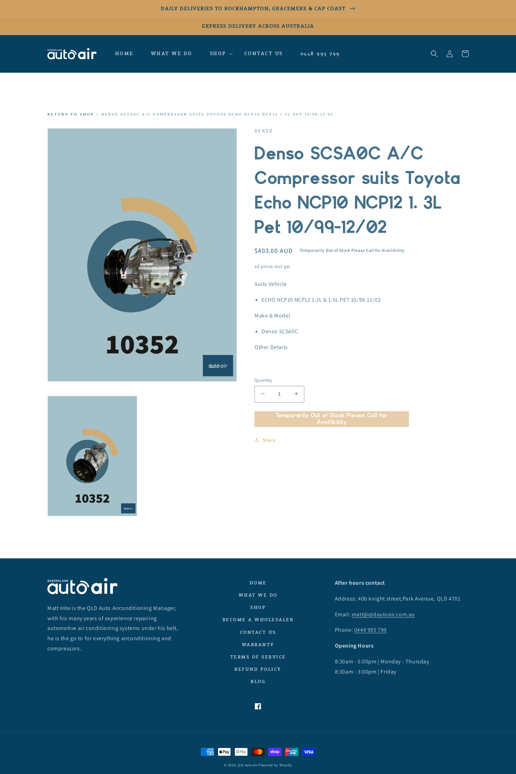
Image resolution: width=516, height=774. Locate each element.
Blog (258, 681)
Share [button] (269, 440)
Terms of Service (258, 657)
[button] (218, 53)
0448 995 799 (370, 630)
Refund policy (258, 669)
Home (258, 583)
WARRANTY (258, 645)
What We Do (258, 595)
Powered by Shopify (275, 765)
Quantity (263, 380)
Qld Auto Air (247, 765)
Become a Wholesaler (258, 620)
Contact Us (258, 632)
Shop (258, 607)
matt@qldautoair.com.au (383, 614)
